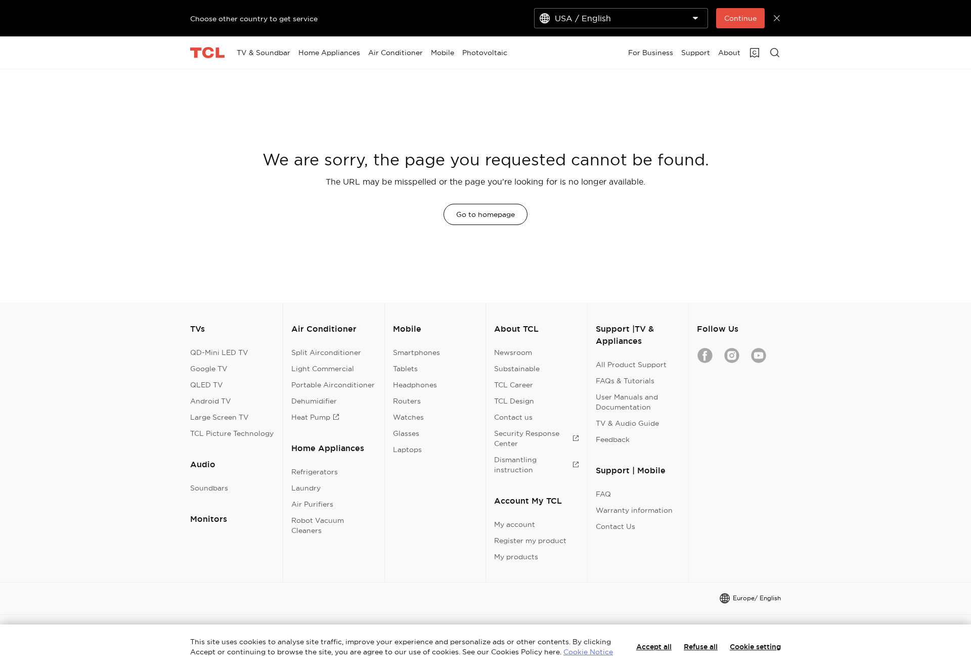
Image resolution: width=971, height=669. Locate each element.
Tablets (405, 368)
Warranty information (634, 510)
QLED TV (206, 384)
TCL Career (513, 384)
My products (516, 556)
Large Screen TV (219, 417)
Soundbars (209, 488)
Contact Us (615, 526)
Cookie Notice (588, 651)
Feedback (613, 439)
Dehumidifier (314, 401)
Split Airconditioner (326, 352)
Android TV (210, 401)
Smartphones (416, 352)
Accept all (654, 646)
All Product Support (631, 364)
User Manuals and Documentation (627, 402)
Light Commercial (322, 368)
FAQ (603, 494)
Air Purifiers (312, 504)
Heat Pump (310, 417)
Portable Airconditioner (333, 384)
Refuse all (701, 646)
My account (514, 524)
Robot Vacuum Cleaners (317, 525)
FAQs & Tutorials (625, 380)
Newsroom (513, 352)
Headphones (415, 384)
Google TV (209, 368)
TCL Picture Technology (232, 433)
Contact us (513, 417)
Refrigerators (314, 471)
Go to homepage (485, 214)
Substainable (517, 368)
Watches (408, 417)
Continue (740, 18)
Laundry (306, 488)
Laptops (407, 449)
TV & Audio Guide (627, 423)
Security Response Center (526, 438)
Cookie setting (755, 646)
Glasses (406, 433)
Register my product (530, 540)
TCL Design (514, 401)
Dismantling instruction (515, 464)
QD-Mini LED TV (219, 352)
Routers (407, 401)
